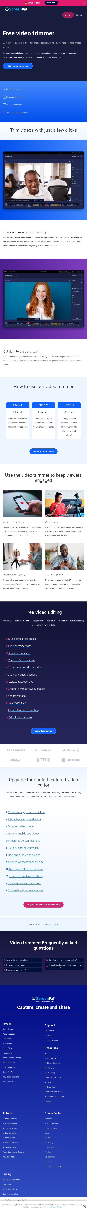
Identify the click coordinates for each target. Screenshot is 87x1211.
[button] (22, 960)
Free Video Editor (51, 924)
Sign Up (79, 15)
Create (67, 15)
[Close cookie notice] (84, 1206)
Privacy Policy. (56, 1207)
